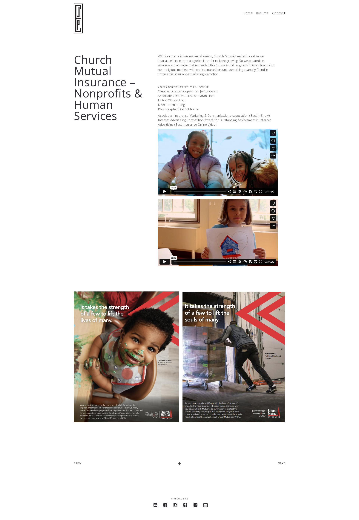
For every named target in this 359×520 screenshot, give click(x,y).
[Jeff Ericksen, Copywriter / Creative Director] (78, 18)
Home (248, 13)
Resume (262, 13)
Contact (278, 13)
